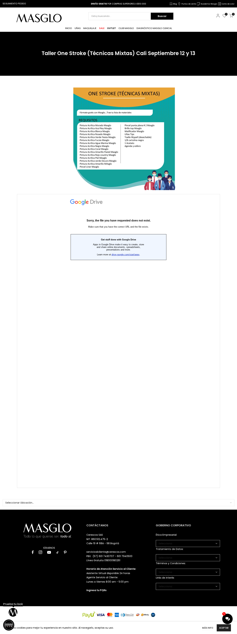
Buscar (162, 16)
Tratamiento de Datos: (169, 549)
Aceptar (223, 627)
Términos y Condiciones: (171, 563)
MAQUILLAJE (89, 28)
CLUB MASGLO (126, 28)
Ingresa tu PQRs (96, 590)
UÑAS (78, 28)
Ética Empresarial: (166, 535)
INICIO (68, 28)
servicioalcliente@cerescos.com (106, 552)
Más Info (207, 627)
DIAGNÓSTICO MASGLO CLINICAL (154, 28)
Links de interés (165, 577)
